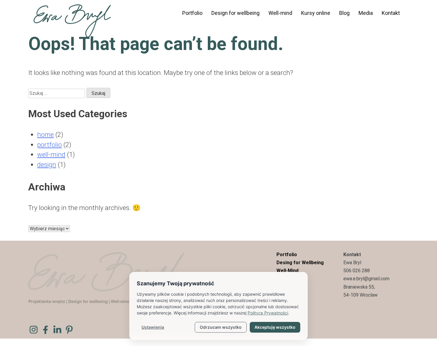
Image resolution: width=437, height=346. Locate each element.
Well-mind (280, 13)
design (46, 164)
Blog (344, 13)
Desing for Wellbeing (300, 262)
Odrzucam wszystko (221, 327)
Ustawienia (153, 327)
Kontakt (391, 13)
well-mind (51, 154)
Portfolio (192, 13)
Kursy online (315, 13)
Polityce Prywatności (268, 312)
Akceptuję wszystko (274, 327)
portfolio (49, 144)
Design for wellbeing (235, 13)
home (45, 134)
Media (366, 13)
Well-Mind (287, 270)
